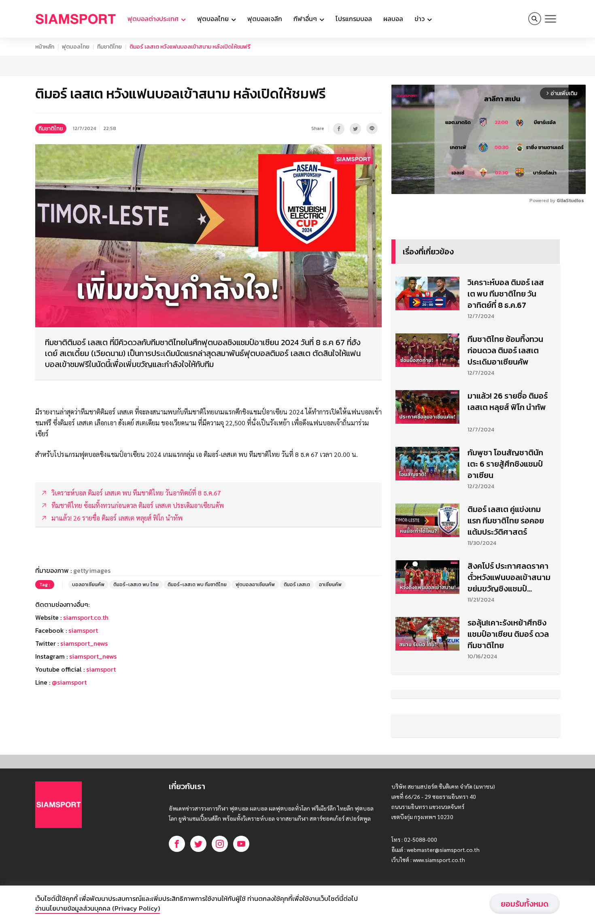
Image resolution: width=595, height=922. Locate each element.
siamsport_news (84, 704)
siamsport (83, 691)
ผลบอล (393, 18)
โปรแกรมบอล (354, 18)
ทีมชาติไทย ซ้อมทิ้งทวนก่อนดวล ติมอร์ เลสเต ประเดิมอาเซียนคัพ (505, 472)
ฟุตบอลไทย (75, 47)
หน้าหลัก (44, 47)
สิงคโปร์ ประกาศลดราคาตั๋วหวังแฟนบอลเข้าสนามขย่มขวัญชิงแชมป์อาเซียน (509, 699)
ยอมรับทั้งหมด (524, 904)
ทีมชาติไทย (109, 47)
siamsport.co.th (85, 678)
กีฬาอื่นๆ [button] (306, 18)
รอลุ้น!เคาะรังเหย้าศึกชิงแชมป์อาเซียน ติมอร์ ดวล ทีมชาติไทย (508, 755)
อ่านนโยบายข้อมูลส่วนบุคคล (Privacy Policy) (97, 908)
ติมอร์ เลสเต (297, 645)
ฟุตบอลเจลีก (264, 18)
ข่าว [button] (420, 18)
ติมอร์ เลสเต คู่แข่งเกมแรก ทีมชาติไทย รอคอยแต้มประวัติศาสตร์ (506, 642)
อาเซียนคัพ (330, 645)
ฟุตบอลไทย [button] (213, 18)
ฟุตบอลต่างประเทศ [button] (154, 18)
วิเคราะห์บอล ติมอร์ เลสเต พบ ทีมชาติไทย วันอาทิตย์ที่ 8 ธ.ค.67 (506, 415)
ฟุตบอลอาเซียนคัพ (255, 645)
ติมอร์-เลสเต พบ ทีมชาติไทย (197, 645)
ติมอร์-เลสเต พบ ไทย (136, 645)
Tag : (44, 645)
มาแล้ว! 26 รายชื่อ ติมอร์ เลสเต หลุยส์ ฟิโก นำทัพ (508, 523)
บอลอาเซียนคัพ (88, 645)
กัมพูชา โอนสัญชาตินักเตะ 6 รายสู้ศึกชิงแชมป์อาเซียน (505, 585)
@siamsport (69, 743)
